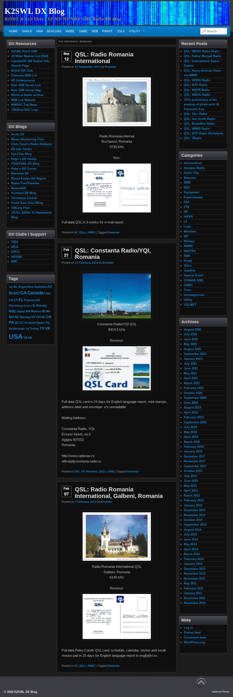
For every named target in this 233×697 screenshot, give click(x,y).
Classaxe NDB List (24, 75)
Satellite (189, 270)
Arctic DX (17, 134)
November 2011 (194, 578)
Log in (188, 627)
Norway (25, 317)
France (29, 300)
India (43, 305)
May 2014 (190, 544)
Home (13, 31)
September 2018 (195, 422)
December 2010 (194, 598)
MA (28, 311)
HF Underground (23, 80)
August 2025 (192, 349)
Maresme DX (20, 173)
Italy (12, 311)
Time (187, 290)
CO (11, 300)
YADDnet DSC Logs (24, 109)
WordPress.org (194, 642)
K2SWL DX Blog (35, 11)
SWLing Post (20, 208)
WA (30, 337)
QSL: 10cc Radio (195, 114)
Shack (27, 31)
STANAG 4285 (193, 280)
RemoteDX (18, 188)
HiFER (188, 216)
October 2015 (193, 471)
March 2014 (192, 554)
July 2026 (190, 334)
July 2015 (190, 476)
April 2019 (191, 412)
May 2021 (190, 373)
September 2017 (195, 466)
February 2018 (194, 446)
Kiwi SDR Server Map (26, 90)
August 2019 (192, 407)
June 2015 (191, 480)
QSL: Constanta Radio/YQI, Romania (113, 253)
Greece (27, 305)
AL (15, 286)
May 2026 (190, 344)
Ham (39, 31)
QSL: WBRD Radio (197, 128)
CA (23, 292)
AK (11, 286)
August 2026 (192, 329)
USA (16, 336)
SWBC (83, 31)
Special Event (193, 275)
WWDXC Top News (24, 104)
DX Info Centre (21, 149)
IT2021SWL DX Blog (25, 163)
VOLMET (190, 304)
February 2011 (193, 588)
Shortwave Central (24, 198)
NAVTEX (190, 251)
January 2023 (193, 359)
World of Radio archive (27, 95)
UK (48, 328)
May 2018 (190, 432)
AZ (49, 286)
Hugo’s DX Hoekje (24, 159)
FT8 (186, 207)
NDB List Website (23, 100)
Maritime (92, 471)
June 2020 (191, 402)
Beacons (54, 31)
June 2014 (191, 539)
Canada (35, 292)
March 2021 (192, 383)
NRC (14, 261)
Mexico (36, 311)
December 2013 (194, 569)
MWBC (70, 31)
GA (37, 300)
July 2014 (190, 534)
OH (38, 317)
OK (43, 317)
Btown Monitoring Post (27, 139)
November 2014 (194, 515)
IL (34, 305)
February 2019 (194, 417)
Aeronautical (193, 163)
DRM (187, 182)
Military (189, 241)
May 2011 (190, 583)
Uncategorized (194, 295)
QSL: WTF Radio (195, 85)
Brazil (14, 293)
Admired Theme (221, 691)
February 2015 (194, 500)
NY (33, 317)
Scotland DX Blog (23, 193)
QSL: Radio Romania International (104, 57)
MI (43, 311)
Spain (40, 322)
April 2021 (191, 378)
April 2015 (191, 490)
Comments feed (195, 637)
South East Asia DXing (27, 203)
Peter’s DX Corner (23, 168)
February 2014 (194, 559)
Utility (133, 32)
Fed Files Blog (21, 154)
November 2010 (194, 603)
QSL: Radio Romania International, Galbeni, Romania (119, 492)
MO (11, 317)
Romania (113, 232)
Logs (187, 226)
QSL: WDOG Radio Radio (201, 51)
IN (37, 305)
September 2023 (195, 354)
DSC (77, 471)
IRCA (14, 247)
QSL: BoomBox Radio (199, 123)
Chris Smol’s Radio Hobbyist (31, 144)
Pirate (107, 31)
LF (185, 221)
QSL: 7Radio (193, 138)
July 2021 (190, 363)
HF (76, 232)
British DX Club (22, 70)
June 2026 (191, 339)
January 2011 (193, 593)
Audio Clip (191, 172)
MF (186, 236)
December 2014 (194, 510)
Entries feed (192, 632)
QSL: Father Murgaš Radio (202, 56)
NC (17, 317)
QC (17, 322)
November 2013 (194, 573)
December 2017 (194, 456)
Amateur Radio (194, 168)
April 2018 (191, 437)
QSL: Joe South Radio (199, 119)
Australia (40, 286)
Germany (16, 305)
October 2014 (193, 520)
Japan (21, 311)
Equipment (191, 192)
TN (27, 328)
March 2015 (192, 495)
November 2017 (194, 461)
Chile (47, 293)
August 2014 (192, 529)
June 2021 (191, 368)
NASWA (16, 256)
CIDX (14, 242)
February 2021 (194, 388)
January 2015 (193, 505)
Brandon (110, 66)
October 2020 (193, 393)
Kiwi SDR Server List (26, 85)
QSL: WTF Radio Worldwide (203, 133)
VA (25, 337)
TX (42, 328)
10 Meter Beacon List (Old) (29, 56)
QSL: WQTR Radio (197, 90)
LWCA (15, 251)
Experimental (193, 197)
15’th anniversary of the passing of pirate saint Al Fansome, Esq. (201, 104)
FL (20, 300)
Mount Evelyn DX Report (28, 178)
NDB (95, 31)
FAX (187, 202)
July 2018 (190, 427)
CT (16, 300)
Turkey (34, 328)
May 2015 (190, 485)
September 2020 (195, 397)
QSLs (121, 31)
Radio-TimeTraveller (25, 183)
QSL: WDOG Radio (197, 80)
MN (48, 311)
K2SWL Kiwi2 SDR (24, 51)
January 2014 (193, 564)
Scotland (30, 322)
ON (48, 317)
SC (22, 322)
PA (11, 322)
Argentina (25, 286)
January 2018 (193, 451)
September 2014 (195, 524)
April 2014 (191, 549)
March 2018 (192, 442)
